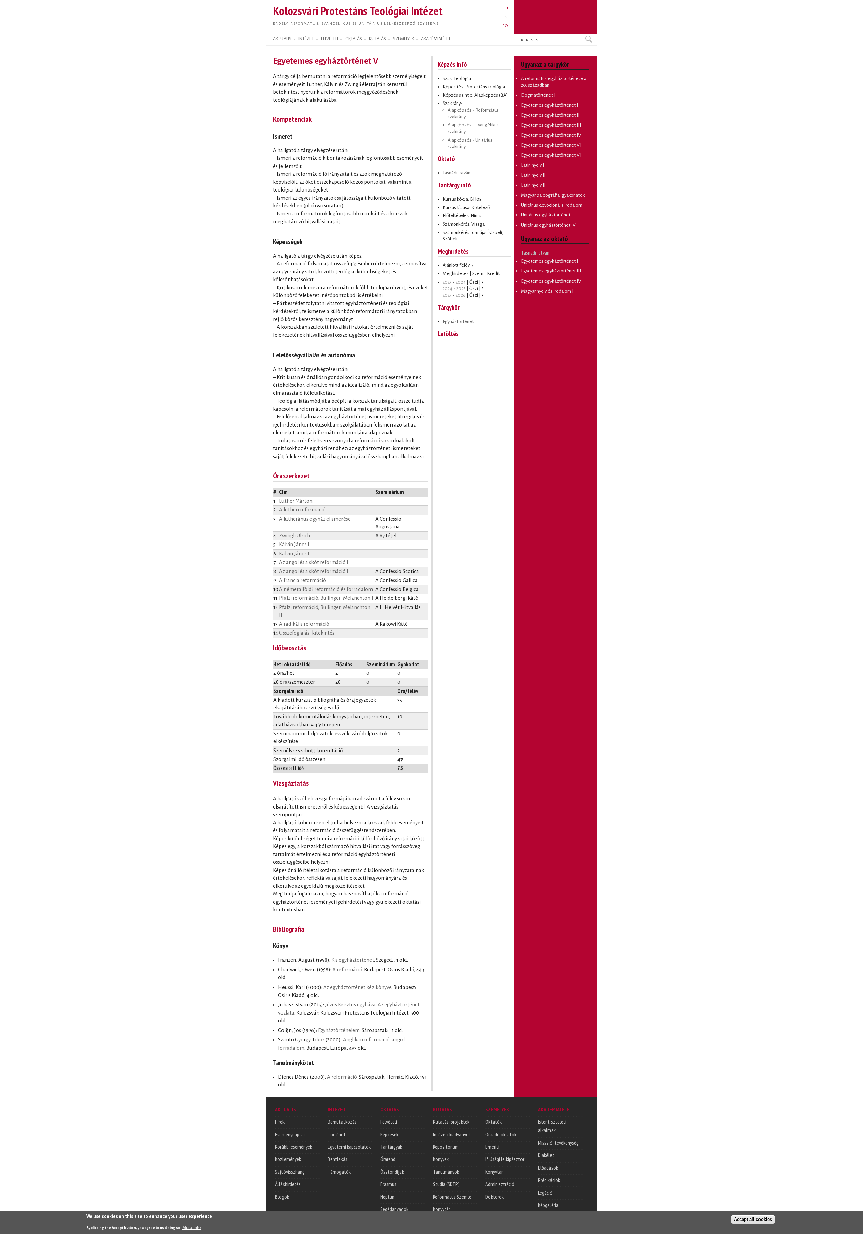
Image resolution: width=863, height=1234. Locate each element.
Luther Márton (296, 501)
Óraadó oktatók (500, 1134)
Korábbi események (293, 1146)
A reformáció (347, 969)
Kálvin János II (295, 553)
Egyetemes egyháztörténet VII (552, 155)
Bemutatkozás (342, 1121)
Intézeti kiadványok (452, 1134)
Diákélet (546, 1155)
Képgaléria (548, 1205)
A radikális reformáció (304, 624)
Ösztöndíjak (392, 1171)
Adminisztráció (499, 1184)
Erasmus (388, 1184)
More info (191, 1227)
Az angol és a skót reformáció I (313, 562)
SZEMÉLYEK (403, 39)
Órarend (387, 1159)
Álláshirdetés (288, 1184)
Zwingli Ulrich (294, 535)
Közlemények (288, 1159)
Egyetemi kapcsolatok (349, 1146)
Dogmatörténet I (538, 95)
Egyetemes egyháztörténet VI (551, 145)
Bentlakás (337, 1159)
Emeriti (492, 1146)
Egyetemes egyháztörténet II (550, 115)
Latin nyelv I (532, 165)
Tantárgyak (391, 1146)
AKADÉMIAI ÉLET (436, 39)
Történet (337, 1134)
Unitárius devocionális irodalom (551, 205)
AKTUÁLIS (282, 39)
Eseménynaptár (290, 1134)
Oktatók (493, 1121)
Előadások (548, 1167)
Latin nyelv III (534, 185)
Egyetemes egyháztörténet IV (551, 135)
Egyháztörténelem (339, 1030)
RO (505, 25)
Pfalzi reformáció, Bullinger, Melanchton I (326, 598)
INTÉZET (306, 39)
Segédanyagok (394, 1209)
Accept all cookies (753, 1219)
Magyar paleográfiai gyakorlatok (553, 195)
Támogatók (339, 1171)
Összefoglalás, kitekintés (306, 633)
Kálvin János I (294, 544)
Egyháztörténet (458, 321)
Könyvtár (441, 1209)
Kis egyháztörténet (352, 960)
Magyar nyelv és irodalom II (548, 291)
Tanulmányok (446, 1171)
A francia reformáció (302, 580)
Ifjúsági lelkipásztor (504, 1159)
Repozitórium (446, 1146)
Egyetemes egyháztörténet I (549, 105)
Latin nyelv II (533, 175)
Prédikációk (549, 1180)
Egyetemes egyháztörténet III (551, 125)
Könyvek (441, 1159)
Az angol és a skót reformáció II (314, 571)
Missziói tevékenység (558, 1142)
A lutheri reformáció (302, 509)
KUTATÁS (377, 39)
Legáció (545, 1192)
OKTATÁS (353, 39)
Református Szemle (452, 1196)
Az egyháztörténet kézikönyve (357, 987)
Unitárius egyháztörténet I (547, 214)
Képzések (389, 1134)
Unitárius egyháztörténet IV (548, 225)
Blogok (282, 1196)
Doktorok (494, 1196)
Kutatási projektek (451, 1121)
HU (505, 8)
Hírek (280, 1121)
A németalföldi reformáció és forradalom (326, 589)
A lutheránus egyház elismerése (315, 519)
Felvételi (388, 1121)
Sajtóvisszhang (290, 1171)
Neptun (387, 1196)
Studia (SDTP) (446, 1184)
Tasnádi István (456, 172)
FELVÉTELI (329, 39)
